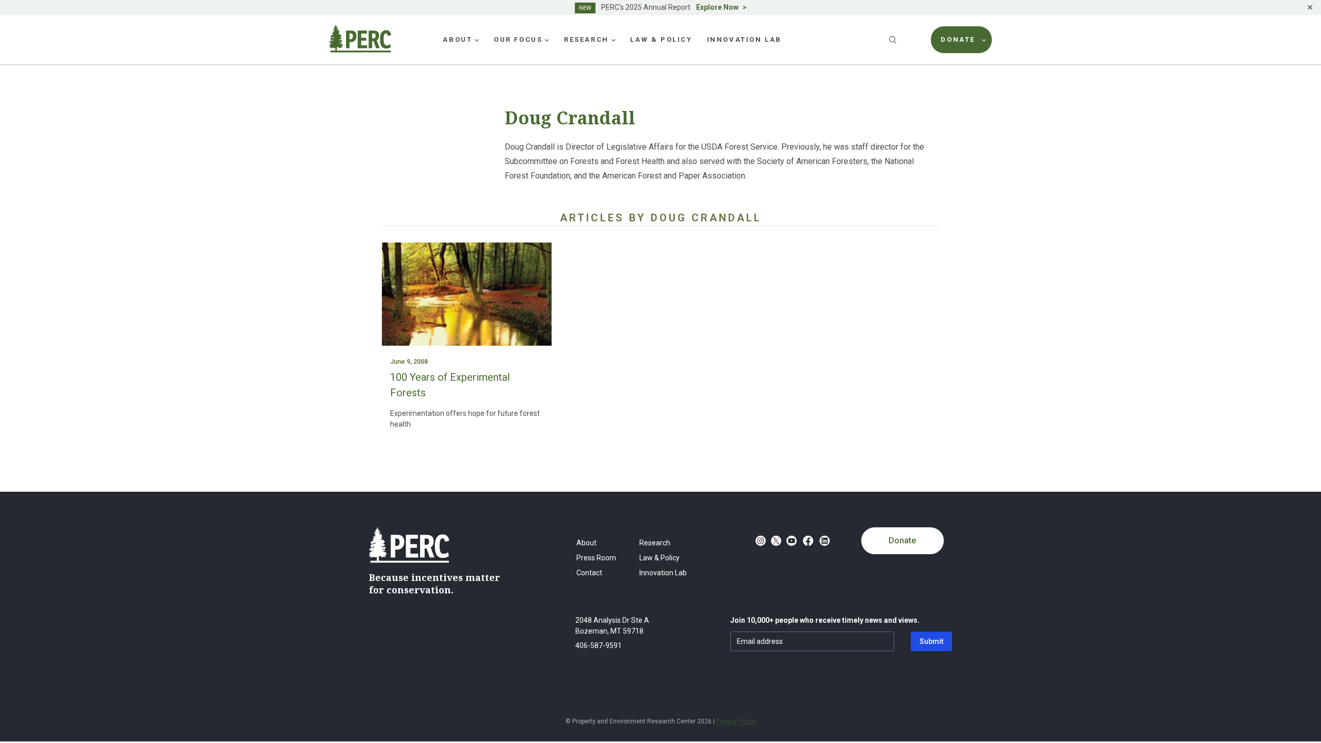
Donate (902, 540)
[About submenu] (476, 39)
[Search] (894, 39)
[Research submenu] (613, 39)
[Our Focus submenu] (547, 39)
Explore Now (717, 7)
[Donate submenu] (984, 39)
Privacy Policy (735, 721)
